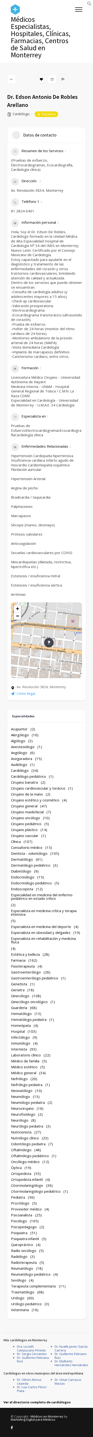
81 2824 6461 (22, 211)
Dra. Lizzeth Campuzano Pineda (31, 1348)
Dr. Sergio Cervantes (32, 1354)
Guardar (41, 79)
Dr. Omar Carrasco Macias (68, 1382)
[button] (89, 5)
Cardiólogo (21, 114)
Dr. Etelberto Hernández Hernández (71, 1363)
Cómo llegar (26, 693)
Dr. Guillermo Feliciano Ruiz (33, 1359)
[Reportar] (62, 79)
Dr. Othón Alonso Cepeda (29, 1382)
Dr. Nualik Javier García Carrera (71, 1348)
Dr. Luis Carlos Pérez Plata (32, 1389)
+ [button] (17, 609)
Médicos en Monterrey (47, 1416)
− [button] (17, 616)
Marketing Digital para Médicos (33, 1419)
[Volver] (11, 79)
